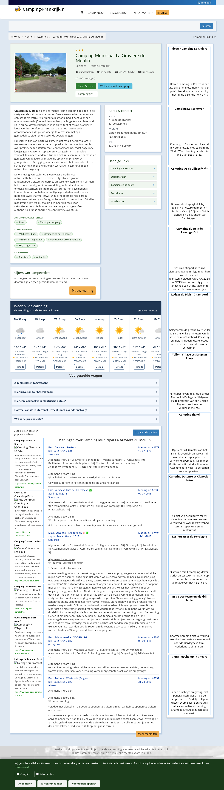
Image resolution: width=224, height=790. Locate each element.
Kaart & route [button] (86, 86)
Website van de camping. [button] (115, 86)
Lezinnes (42, 36)
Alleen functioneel (52, 783)
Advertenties (47, 774)
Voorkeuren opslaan (84, 783)
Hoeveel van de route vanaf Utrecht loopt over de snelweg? (50, 410)
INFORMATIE (142, 13)
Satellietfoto (117, 201)
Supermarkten (118, 176)
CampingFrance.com (122, 168)
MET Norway (150, 310)
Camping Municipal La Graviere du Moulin (78, 36)
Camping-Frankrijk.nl (44, 9)
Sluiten (206, 26)
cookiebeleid (22, 767)
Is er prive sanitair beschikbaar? (33, 392)
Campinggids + (87, 94)
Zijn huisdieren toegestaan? (31, 383)
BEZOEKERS (118, 13)
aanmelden (204, 2)
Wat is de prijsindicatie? (28, 419)
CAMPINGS (95, 13)
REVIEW (162, 13)
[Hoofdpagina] (81, 12)
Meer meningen (147, 733)
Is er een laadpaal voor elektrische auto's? (40, 401)
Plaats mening (82, 290)
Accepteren (25, 783)
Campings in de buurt (122, 184)
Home (16, 36)
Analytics (25, 774)
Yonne (29, 36)
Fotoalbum (117, 193)
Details (20, 366)
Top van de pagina (146, 432)
